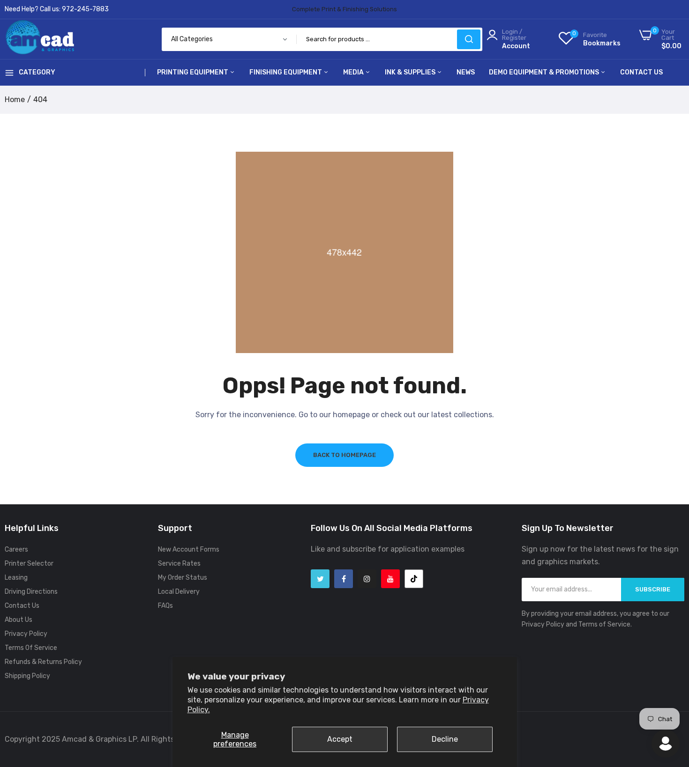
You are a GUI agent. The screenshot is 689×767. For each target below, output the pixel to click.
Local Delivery (179, 592)
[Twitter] (320, 578)
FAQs (165, 606)
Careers (16, 549)
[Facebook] (343, 578)
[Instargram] (367, 578)
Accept (339, 739)
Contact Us (641, 72)
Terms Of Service (31, 648)
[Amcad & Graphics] (40, 39)
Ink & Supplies (411, 72)
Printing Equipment (193, 72)
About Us (18, 620)
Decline (445, 739)
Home (15, 99)
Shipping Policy (27, 676)
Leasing (16, 578)
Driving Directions (31, 592)
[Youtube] (390, 578)
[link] (670, 699)
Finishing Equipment (286, 72)
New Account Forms (188, 549)
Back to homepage (344, 454)
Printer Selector (29, 564)
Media (354, 72)
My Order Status (182, 578)
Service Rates (179, 564)
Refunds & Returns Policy (43, 662)
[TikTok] (413, 578)
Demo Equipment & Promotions (544, 72)
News (466, 72)
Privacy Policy (26, 634)
